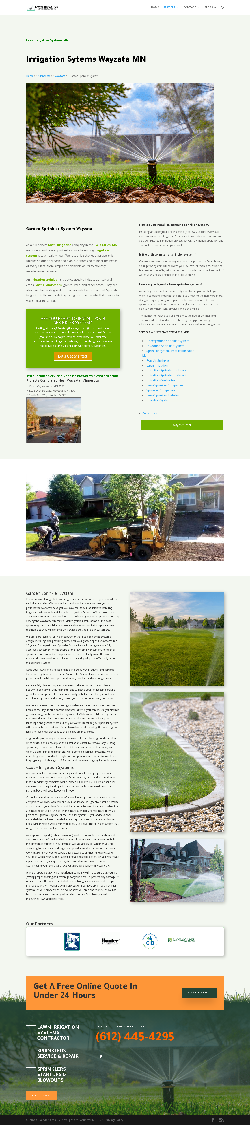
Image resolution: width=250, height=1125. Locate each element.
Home (29, 76)
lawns (39, 285)
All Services (42, 1096)
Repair (68, 376)
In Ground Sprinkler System (165, 346)
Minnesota (44, 76)
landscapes (53, 285)
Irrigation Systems (159, 400)
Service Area (48, 1120)
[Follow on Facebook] (101, 1057)
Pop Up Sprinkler (158, 360)
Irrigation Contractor (160, 380)
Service (54, 376)
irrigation (69, 599)
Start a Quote (199, 993)
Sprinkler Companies (160, 390)
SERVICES (169, 7)
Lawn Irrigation (157, 365)
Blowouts (85, 376)
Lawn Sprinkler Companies (164, 385)
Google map (149, 413)
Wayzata (60, 76)
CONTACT (190, 7)
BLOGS (209, 7)
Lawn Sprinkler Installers (163, 395)
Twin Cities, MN (105, 245)
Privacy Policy (114, 1120)
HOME (155, 7)
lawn (61, 599)
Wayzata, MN (182, 425)
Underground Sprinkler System (167, 341)
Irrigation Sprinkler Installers (166, 370)
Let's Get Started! (73, 356)
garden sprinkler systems (97, 641)
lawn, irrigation (59, 245)
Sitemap (31, 1120)
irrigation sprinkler (45, 280)
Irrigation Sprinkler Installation (167, 375)
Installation (35, 376)
